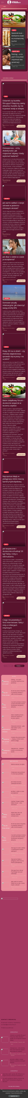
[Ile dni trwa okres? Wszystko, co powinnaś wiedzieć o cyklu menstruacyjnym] (6, 694)
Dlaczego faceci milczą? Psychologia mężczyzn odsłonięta (17, 872)
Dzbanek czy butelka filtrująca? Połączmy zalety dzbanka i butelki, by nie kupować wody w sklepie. (14, 104)
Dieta (14, 30)
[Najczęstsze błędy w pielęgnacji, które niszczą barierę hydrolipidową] (14, 466)
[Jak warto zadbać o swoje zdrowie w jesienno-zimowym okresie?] (14, 193)
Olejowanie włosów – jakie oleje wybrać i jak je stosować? (18, 727)
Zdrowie (7, 18)
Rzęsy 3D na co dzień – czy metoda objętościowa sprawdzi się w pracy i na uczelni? (14, 355)
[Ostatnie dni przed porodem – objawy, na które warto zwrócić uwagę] (6, 741)
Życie (13, 698)
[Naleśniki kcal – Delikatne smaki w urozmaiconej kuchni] (6, 38)
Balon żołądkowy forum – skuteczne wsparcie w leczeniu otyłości (13, 22)
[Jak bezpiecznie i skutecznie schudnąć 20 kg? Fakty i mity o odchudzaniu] (14, 538)
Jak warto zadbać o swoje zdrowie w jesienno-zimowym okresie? (13, 205)
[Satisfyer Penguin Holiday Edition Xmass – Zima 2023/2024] (6, 805)
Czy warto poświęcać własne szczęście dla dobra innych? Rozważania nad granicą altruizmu (13, 1080)
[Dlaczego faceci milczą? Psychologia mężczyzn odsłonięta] (6, 874)
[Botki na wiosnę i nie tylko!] (6, 766)
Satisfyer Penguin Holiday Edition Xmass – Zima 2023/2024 (17, 803)
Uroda (6, 347)
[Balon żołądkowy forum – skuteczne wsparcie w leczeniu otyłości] (14, 390)
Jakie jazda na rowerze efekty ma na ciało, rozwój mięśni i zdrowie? (18, 883)
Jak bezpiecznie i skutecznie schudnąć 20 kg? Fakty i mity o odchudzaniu (13, 552)
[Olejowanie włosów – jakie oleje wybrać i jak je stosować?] (6, 730)
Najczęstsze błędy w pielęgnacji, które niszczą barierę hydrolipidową (13, 479)
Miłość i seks (16, 51)
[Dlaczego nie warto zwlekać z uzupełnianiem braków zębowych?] (6, 852)
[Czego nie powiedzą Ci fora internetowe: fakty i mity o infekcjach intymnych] (14, 610)
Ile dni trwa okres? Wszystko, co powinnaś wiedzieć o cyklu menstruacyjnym (18, 692)
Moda (13, 768)
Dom (6, 96)
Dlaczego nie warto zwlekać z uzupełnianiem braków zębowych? (18, 849)
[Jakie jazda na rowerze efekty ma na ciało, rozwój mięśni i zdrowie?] (6, 885)
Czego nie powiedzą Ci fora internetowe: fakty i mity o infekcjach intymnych (13, 624)
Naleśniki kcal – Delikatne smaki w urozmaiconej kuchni (17, 750)
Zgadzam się (14, 1096)
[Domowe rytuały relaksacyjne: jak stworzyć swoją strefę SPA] (14, 293)
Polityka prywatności (7, 1027)
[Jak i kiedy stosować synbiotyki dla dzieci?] (6, 785)
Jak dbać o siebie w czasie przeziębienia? (13, 258)
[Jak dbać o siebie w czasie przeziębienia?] (14, 247)
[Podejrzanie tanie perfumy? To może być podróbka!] (6, 775)
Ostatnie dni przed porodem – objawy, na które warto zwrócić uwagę (18, 739)
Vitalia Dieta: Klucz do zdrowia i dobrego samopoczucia (16, 814)
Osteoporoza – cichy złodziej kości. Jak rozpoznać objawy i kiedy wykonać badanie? (13, 152)
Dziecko (13, 744)
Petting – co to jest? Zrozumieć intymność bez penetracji (17, 681)
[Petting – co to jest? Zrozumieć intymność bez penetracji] (6, 59)
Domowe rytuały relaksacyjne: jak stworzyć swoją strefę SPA (14, 305)
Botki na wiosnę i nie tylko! (17, 764)
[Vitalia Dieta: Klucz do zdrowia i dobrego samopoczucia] (6, 816)
